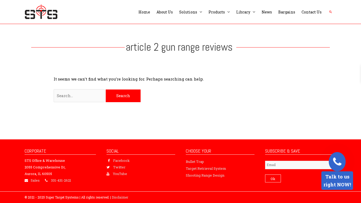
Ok (273, 178)
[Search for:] (80, 95)
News (267, 12)
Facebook (121, 160)
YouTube (120, 173)
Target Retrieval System (206, 168)
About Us (164, 12)
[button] (330, 12)
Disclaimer (120, 197)
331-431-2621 (61, 180)
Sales (35, 180)
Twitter (119, 167)
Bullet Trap (195, 161)
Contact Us (312, 12)
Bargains (286, 12)
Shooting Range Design (205, 175)
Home (144, 12)
